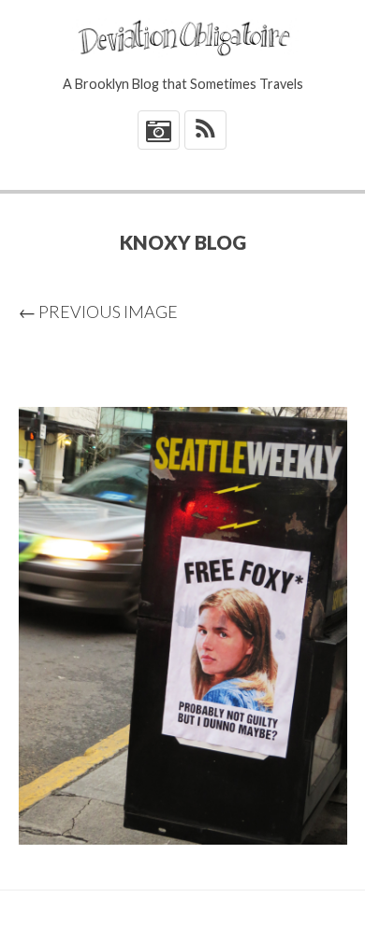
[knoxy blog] (183, 626)
